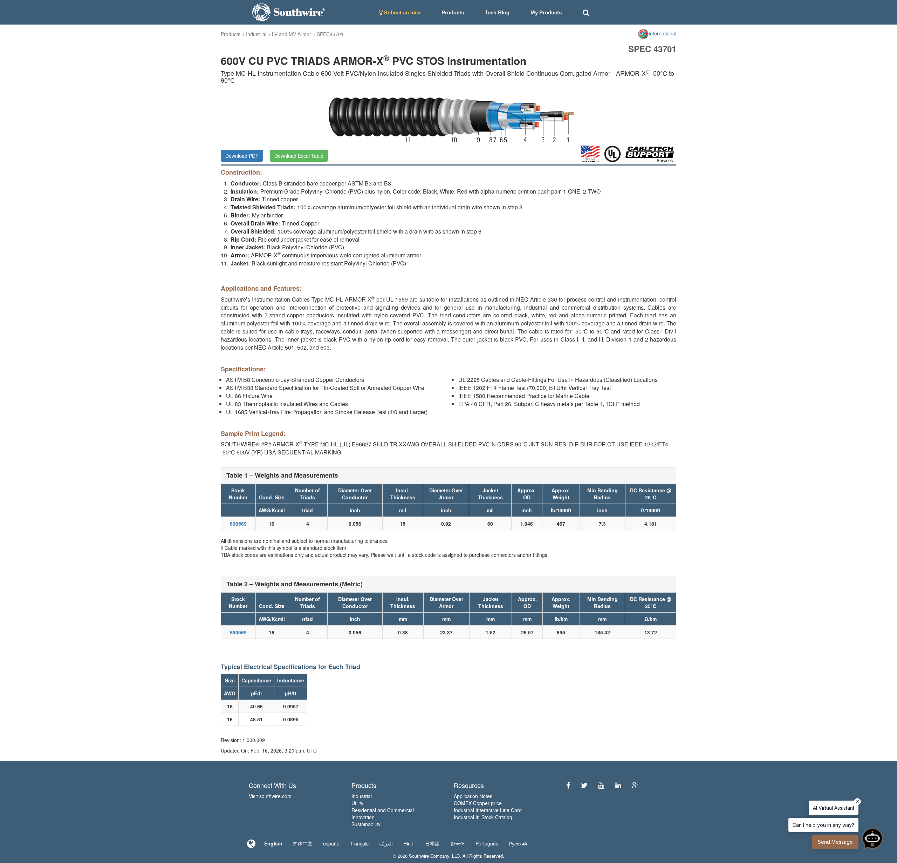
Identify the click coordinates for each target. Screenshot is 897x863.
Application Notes (473, 796)
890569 (238, 523)
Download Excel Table (298, 155)
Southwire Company (429, 855)
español (332, 843)
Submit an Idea (401, 12)
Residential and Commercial (382, 810)
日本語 (432, 843)
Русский (518, 843)
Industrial (256, 34)
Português (486, 843)
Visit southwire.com (270, 796)
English (273, 843)
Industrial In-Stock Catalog (483, 817)
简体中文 (303, 843)
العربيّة (386, 843)
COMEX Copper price (478, 803)
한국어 (457, 843)
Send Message (835, 842)
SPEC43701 (330, 34)
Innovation (363, 817)
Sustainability (366, 824)
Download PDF (242, 155)
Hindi (409, 843)
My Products (546, 12)
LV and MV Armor (291, 34)
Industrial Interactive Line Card (488, 810)
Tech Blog (497, 12)
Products (230, 34)
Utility (357, 803)
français (360, 843)
